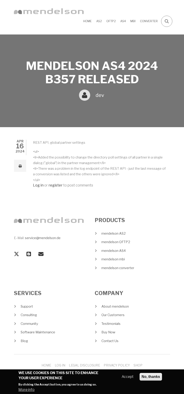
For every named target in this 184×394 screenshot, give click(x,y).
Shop (138, 365)
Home (87, 21)
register (55, 185)
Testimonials (110, 324)
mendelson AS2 (113, 233)
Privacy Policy (117, 365)
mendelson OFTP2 (115, 242)
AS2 (99, 21)
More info (26, 390)
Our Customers (113, 315)
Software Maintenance (38, 332)
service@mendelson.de (43, 238)
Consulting (29, 315)
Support (27, 306)
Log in (38, 185)
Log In (60, 365)
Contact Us (109, 341)
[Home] (49, 11)
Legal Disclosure (84, 365)
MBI (133, 21)
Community (29, 324)
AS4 (123, 21)
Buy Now (108, 332)
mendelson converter (117, 268)
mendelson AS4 (113, 251)
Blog (24, 341)
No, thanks (151, 377)
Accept (128, 377)
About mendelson (115, 306)
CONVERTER (149, 21)
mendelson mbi (113, 259)
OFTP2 (111, 21)
